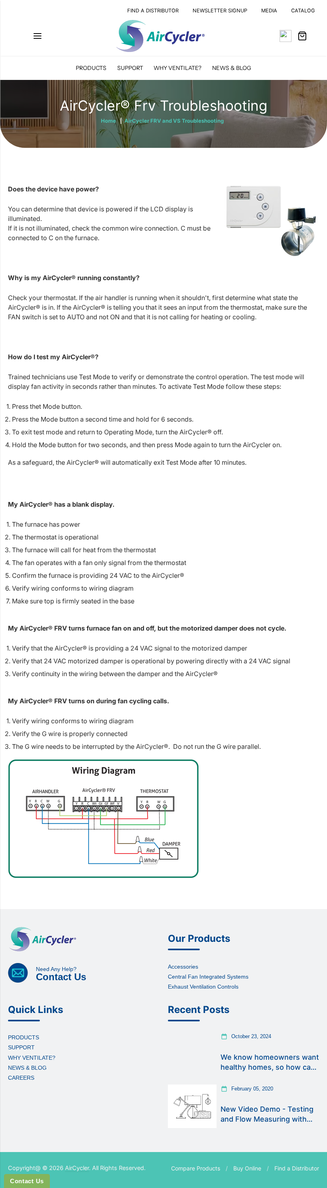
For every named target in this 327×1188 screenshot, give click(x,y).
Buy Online (247, 1168)
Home (108, 120)
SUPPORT (130, 68)
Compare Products (195, 1168)
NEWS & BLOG (231, 68)
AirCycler (77, 1167)
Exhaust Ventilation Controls (203, 986)
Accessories (183, 966)
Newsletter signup (220, 11)
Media (269, 11)
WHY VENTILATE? (177, 68)
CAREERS (21, 1078)
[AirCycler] (160, 36)
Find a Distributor (296, 1168)
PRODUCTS (91, 68)
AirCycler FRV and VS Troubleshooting (174, 120)
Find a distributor (153, 11)
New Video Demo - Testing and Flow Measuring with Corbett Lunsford (267, 1114)
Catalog (303, 11)
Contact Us (27, 1181)
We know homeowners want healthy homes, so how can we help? (270, 1062)
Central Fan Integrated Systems (208, 976)
